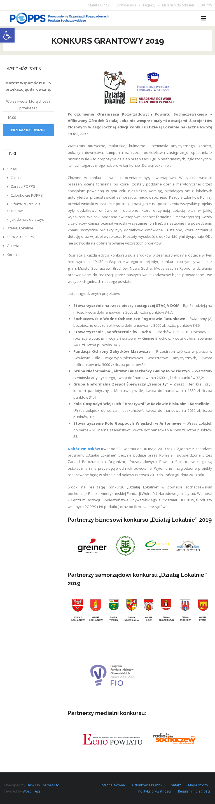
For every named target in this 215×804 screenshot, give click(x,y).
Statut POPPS (98, 5)
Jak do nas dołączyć (27, 219)
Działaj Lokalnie (20, 228)
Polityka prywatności (154, 791)
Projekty (149, 5)
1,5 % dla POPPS (20, 236)
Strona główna (113, 785)
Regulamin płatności (194, 791)
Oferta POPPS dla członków (24, 207)
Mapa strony (198, 785)
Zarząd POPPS (23, 186)
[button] (7, 35)
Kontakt (13, 254)
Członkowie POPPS (27, 195)
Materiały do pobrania (178, 5)
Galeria (13, 245)
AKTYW (206, 5)
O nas (12, 168)
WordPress (31, 791)
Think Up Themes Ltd (42, 785)
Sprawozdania (125, 5)
